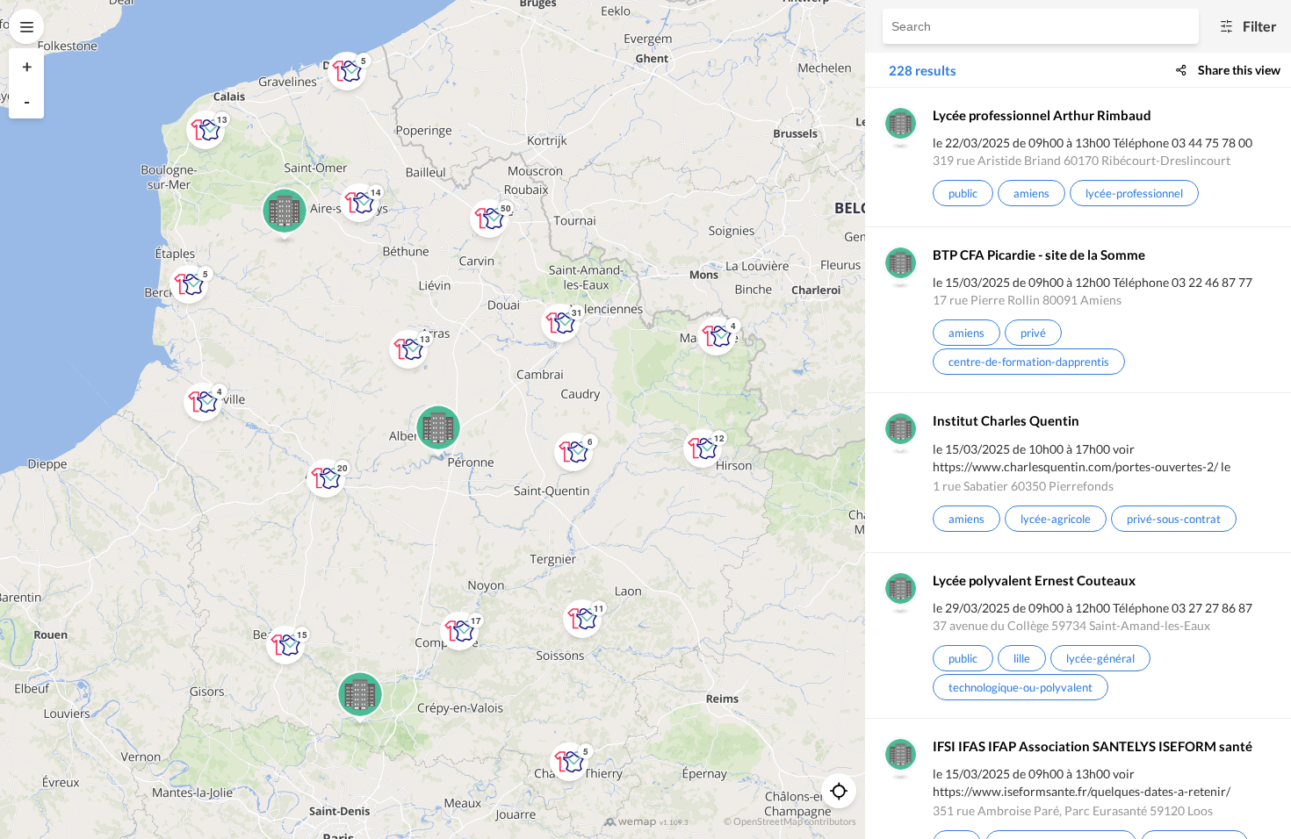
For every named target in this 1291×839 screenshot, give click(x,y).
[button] (716, 336)
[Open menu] (26, 26)
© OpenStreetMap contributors (790, 821)
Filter (1260, 26)
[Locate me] (838, 790)
